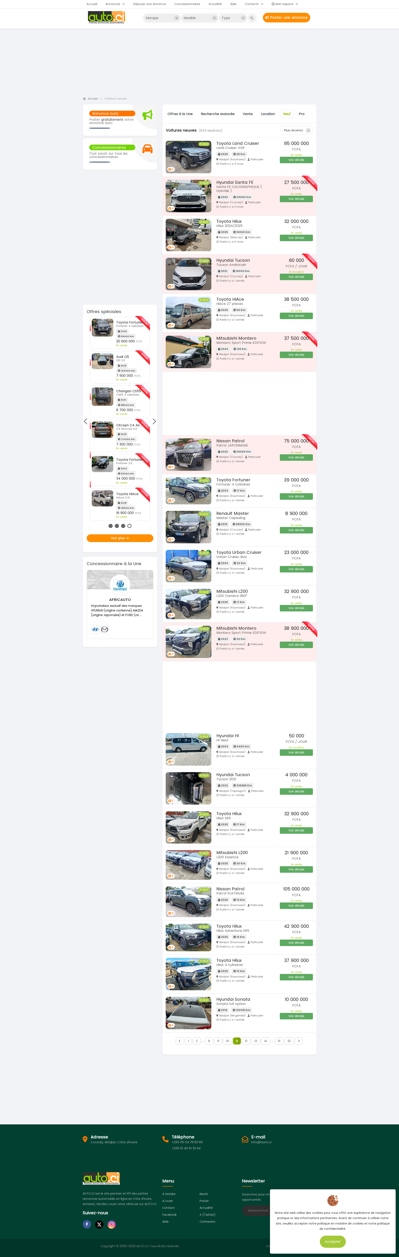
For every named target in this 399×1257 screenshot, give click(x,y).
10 (227, 1041)
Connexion (207, 1221)
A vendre (169, 1194)
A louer (167, 1201)
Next (153, 421)
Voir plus (118, 538)
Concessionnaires (187, 4)
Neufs (204, 1194)
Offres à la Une (180, 113)
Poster (204, 1201)
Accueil (92, 4)
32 (289, 1041)
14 (265, 1041)
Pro (302, 113)
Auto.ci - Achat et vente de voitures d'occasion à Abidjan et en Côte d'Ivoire (107, 17)
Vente (248, 113)
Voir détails (296, 160)
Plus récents (293, 130)
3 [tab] (123, 526)
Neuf (287, 113)
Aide (233, 4)
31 (279, 1041)
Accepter (333, 1241)
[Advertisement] (199, 61)
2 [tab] (117, 526)
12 (246, 1041)
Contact (168, 1208)
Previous (87, 421)
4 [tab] (129, 526)
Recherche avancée (218, 113)
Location (268, 113)
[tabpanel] (119, 406)
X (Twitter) (208, 1215)
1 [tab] (110, 526)
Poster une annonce (288, 17)
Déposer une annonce (149, 4)
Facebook (169, 1215)
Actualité (215, 4)
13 (255, 1041)
